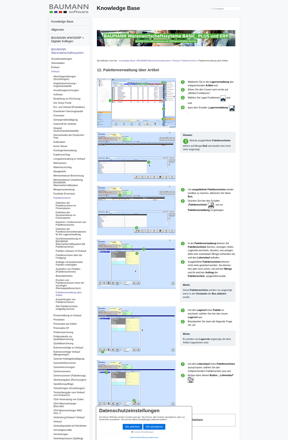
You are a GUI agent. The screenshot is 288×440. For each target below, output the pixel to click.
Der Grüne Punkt (62, 103)
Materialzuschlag (62, 167)
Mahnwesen (59, 163)
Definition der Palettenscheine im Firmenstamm (66, 206)
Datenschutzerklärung (139, 437)
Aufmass (58, 94)
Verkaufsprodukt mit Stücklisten (70, 426)
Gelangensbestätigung (65, 119)
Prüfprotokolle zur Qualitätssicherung (63, 337)
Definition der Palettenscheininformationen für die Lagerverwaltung (71, 232)
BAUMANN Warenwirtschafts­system (67, 51)
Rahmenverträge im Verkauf (68, 347)
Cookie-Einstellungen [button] (143, 432)
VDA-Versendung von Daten (68, 399)
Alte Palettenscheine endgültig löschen (67, 307)
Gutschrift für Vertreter (64, 124)
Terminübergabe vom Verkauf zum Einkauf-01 (69, 393)
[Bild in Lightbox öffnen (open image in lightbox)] (136, 102)
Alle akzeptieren (154, 426)
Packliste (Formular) (64, 193)
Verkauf (55, 71)
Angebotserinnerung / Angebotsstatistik (64, 84)
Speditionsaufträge (63, 384)
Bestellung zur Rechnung (66, 98)
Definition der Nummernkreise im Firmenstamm (66, 215)
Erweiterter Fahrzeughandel (68, 111)
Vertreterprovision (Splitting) (68, 438)
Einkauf (55, 67)
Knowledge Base (127, 60)
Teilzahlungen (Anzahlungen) (69, 388)
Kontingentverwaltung (65, 150)
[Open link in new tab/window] (166, 38)
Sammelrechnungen (64, 367)
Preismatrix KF (61, 328)
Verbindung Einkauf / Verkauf (68, 417)
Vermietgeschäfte (62, 430)
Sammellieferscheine (64, 363)
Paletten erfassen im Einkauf (71, 251)
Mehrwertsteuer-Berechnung (68, 175)
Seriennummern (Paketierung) (69, 375)
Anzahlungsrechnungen (66, 90)
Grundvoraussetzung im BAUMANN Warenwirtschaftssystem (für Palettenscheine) (70, 242)
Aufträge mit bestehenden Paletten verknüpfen (69, 263)
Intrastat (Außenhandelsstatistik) (66, 129)
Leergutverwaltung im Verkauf (69, 159)
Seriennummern (61, 371)
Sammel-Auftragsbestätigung (68, 358)
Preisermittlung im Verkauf (67, 315)
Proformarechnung (63, 332)
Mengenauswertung (64, 189)
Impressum (153, 437)
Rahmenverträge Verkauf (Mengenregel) (66, 353)
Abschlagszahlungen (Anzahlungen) (64, 77)
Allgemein (57, 29)
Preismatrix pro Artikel (65, 324)
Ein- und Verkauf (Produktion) (69, 107)
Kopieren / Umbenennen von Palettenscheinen (71, 223)
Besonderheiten (64, 276)
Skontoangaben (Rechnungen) (69, 380)
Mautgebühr (59, 171)
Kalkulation (59, 142)
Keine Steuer (60, 146)
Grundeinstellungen (61, 59)
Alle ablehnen (132, 426)
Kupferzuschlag (61, 154)
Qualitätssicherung (63, 343)
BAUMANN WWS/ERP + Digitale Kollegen (67, 39)
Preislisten (59, 319)
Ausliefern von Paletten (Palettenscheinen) (68, 270)
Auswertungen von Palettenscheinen (66, 300)
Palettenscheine (62, 198)
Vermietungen (60, 434)
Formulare (58, 115)
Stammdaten (58, 63)
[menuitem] (69, 22)
